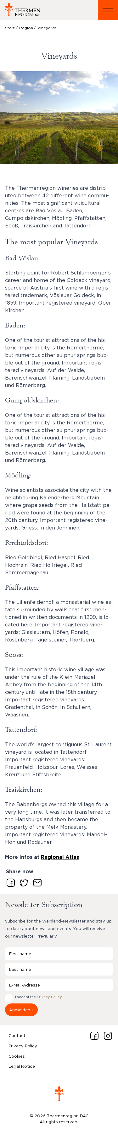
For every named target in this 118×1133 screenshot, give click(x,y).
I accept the (38, 997)
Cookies (16, 1056)
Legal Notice (21, 1066)
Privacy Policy (49, 997)
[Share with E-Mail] (36, 881)
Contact (16, 1035)
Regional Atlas (60, 857)
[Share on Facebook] (9, 881)
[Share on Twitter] (23, 881)
